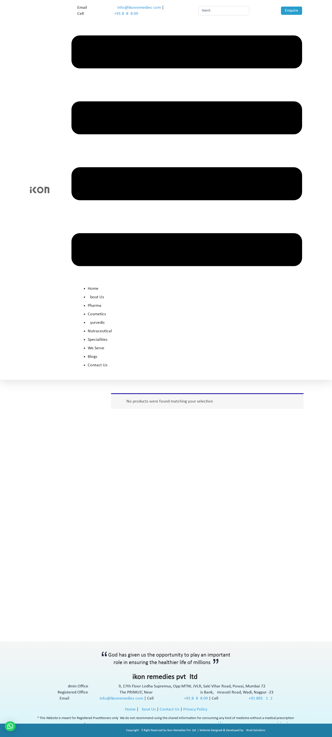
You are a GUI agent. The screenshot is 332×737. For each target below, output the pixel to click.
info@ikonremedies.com (139, 7)
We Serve (96, 348)
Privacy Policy (195, 709)
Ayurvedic (96, 323)
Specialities (97, 340)
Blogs (92, 357)
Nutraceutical (100, 331)
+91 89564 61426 (260, 698)
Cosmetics (97, 314)
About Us (96, 297)
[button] (186, 152)
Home (93, 289)
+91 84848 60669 (126, 13)
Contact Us (97, 365)
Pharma (94, 306)
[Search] (244, 10)
